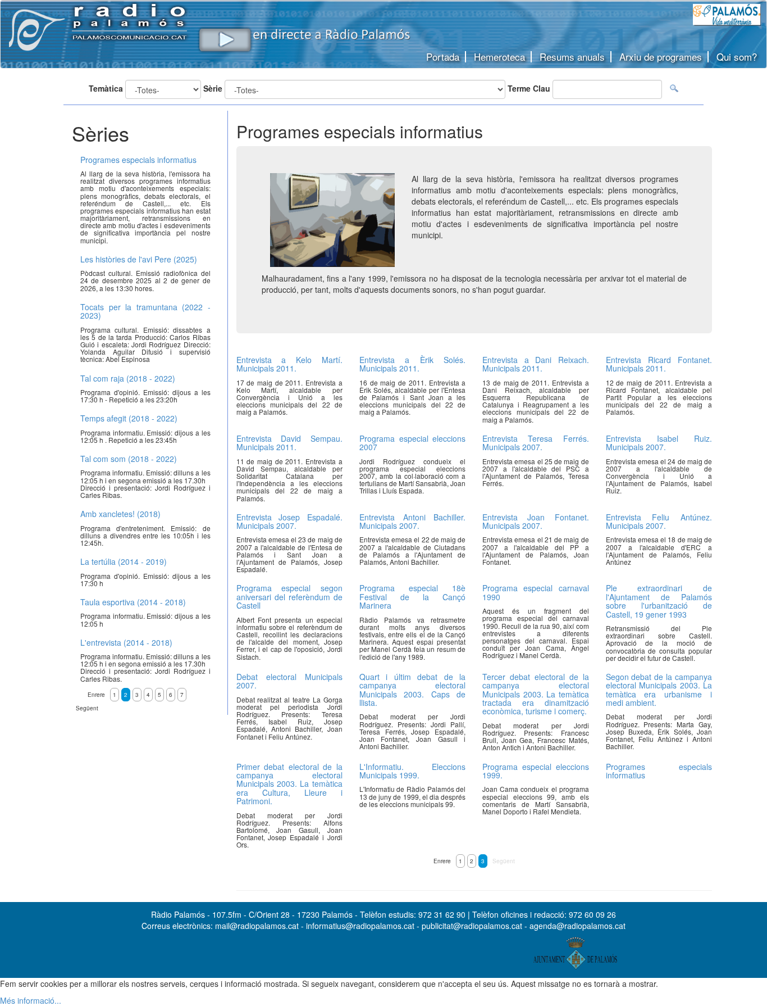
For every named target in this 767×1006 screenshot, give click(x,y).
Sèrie (212, 88)
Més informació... (30, 1000)
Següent (503, 861)
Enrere (442, 861)
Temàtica (106, 88)
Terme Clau (529, 88)
